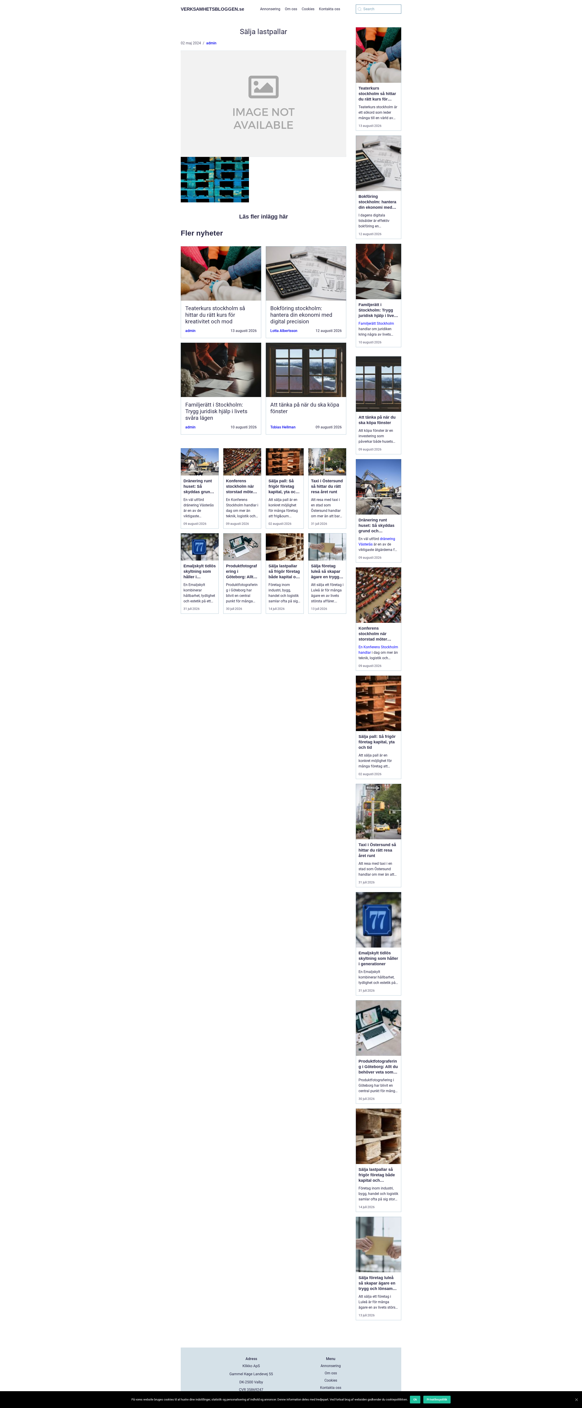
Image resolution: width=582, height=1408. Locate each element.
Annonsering (270, 9)
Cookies (308, 9)
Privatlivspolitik (437, 1399)
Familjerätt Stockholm (376, 323)
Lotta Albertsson (283, 331)
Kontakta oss (329, 9)
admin (211, 43)
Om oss (291, 9)
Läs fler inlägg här (263, 216)
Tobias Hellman (283, 427)
